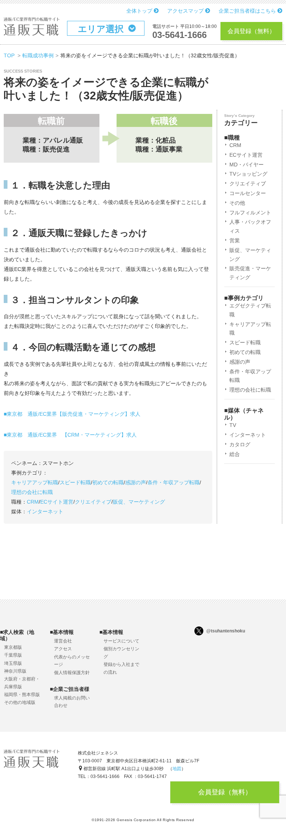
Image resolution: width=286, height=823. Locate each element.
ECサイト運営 (56, 502)
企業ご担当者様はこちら (248, 11)
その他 (237, 203)
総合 (234, 454)
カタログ (239, 444)
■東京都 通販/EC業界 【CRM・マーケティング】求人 (70, 435)
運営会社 (63, 641)
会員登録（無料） (251, 31)
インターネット (45, 511)
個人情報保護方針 (72, 672)
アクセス (63, 648)
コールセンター (247, 193)
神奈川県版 (15, 671)
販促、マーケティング (139, 502)
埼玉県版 (13, 663)
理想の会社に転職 (32, 492)
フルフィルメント (250, 213)
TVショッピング (248, 174)
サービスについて (121, 641)
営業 (234, 240)
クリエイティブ (93, 502)
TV (232, 425)
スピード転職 (75, 482)
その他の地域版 (19, 702)
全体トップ (140, 11)
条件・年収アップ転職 (173, 482)
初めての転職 (108, 482)
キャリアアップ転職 (34, 482)
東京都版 (13, 647)
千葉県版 (13, 655)
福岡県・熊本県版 (22, 694)
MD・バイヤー (246, 165)
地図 (176, 768)
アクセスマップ (186, 11)
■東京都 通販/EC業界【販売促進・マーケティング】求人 (72, 414)
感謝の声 (135, 482)
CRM (33, 502)
